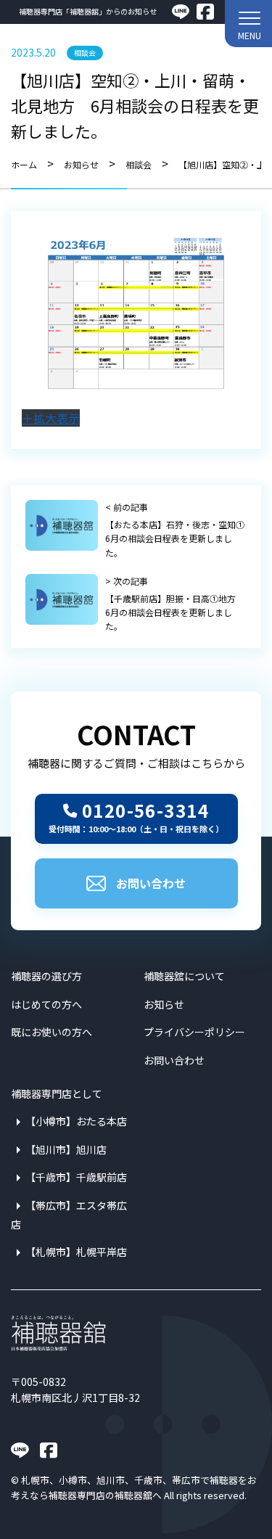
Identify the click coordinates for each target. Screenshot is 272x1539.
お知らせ (164, 1004)
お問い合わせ (151, 883)
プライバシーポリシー (194, 1032)
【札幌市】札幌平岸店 (76, 1251)
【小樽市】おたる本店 (76, 1121)
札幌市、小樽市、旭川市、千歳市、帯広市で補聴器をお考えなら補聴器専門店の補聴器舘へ (134, 1487)
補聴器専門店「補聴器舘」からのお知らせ (88, 11)
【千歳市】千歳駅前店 (76, 1177)
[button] (248, 23)
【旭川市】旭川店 (66, 1149)
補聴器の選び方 (46, 976)
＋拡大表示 (51, 418)
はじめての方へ (46, 1004)
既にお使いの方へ (51, 1032)
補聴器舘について (184, 976)
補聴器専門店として (56, 1093)
